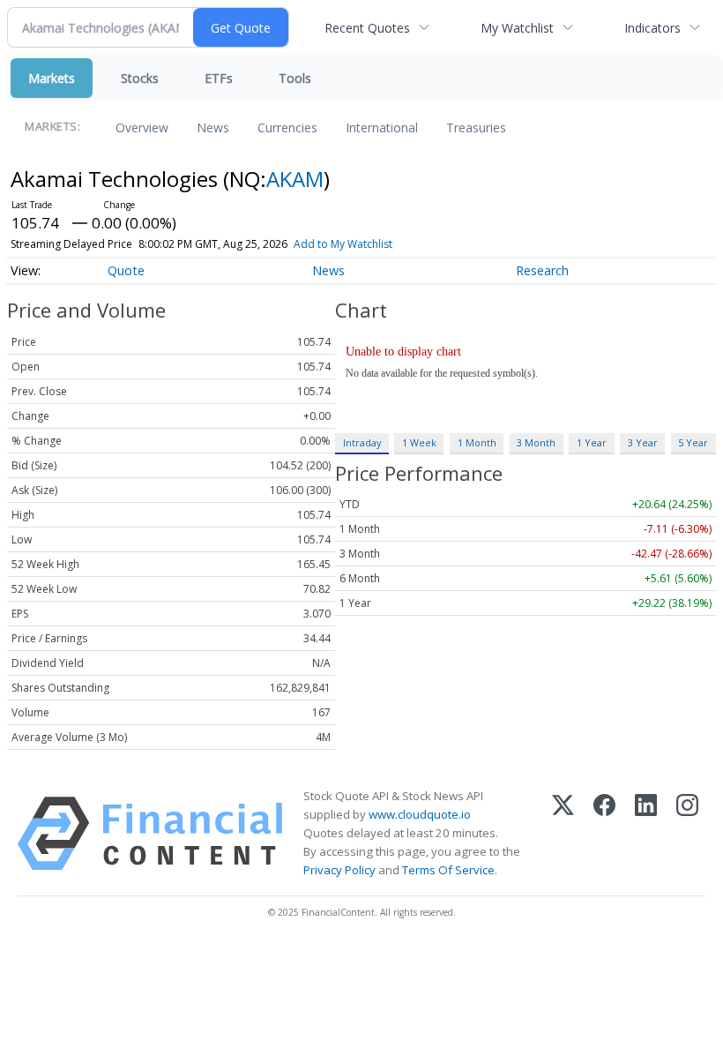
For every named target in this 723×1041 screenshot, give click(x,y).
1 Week (419, 442)
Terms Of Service (448, 870)
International (382, 127)
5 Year (693, 442)
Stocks (140, 78)
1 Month (477, 442)
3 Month (536, 442)
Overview (142, 127)
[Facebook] (604, 833)
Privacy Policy (339, 870)
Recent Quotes (367, 27)
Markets (51, 78)
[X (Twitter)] (563, 833)
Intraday (362, 442)
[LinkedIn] (646, 833)
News (213, 127)
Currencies (287, 127)
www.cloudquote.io (420, 814)
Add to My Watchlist (343, 243)
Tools (295, 78)
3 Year (643, 442)
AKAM (295, 178)
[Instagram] (687, 833)
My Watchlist (517, 27)
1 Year (592, 442)
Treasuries (476, 127)
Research (542, 270)
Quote (126, 270)
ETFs (219, 78)
